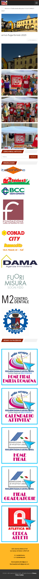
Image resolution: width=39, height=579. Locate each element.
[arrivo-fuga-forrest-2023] (19, 83)
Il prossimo (32, 40)
